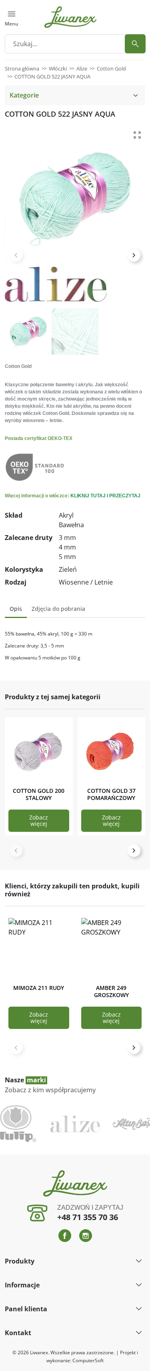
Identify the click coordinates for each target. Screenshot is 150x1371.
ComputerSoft (88, 1360)
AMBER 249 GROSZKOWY (111, 991)
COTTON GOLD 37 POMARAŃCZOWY (111, 794)
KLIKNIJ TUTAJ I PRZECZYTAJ (105, 496)
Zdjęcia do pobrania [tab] (58, 608)
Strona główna (22, 68)
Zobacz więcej (38, 820)
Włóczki (58, 68)
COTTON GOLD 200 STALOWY (38, 794)
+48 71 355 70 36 (87, 1217)
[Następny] (134, 850)
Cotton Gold (111, 68)
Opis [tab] (16, 608)
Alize (81, 68)
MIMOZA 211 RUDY (38, 988)
